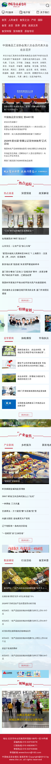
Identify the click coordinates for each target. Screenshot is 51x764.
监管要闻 (9, 338)
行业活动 (26, 560)
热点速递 (9, 193)
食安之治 (24, 19)
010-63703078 (30, 741)
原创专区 (29, 31)
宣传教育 (18, 31)
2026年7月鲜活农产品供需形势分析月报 (19, 603)
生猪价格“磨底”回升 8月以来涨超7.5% (18, 596)
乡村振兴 (26, 444)
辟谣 (24, 25)
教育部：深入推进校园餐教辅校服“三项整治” (22, 134)
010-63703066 (30, 748)
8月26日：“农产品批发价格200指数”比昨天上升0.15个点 (24, 612)
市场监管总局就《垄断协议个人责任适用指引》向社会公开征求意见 (25, 154)
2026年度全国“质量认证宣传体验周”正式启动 (25, 142)
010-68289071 (30, 745)
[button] (5, 95)
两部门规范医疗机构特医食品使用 (18, 160)
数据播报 (9, 560)
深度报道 (26, 193)
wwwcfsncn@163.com (30, 752)
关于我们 (44, 12)
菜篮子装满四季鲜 (9, 648)
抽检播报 (26, 338)
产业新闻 (9, 444)
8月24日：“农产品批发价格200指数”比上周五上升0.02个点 (24, 640)
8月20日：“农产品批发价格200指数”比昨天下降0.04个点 (24, 657)
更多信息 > (25, 300)
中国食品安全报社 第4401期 (19, 117)
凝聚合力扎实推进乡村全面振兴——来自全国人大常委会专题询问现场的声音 (25, 127)
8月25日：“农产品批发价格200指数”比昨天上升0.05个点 (24, 622)
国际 (40, 19)
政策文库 (33, 25)
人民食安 (13, 19)
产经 (33, 19)
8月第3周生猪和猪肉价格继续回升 (16, 630)
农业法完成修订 (10, 122)
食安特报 (6, 31)
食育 (4, 25)
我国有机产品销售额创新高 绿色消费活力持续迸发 (25, 148)
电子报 (26, 12)
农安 (10, 25)
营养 (17, 25)
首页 (4, 19)
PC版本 (9, 12)
